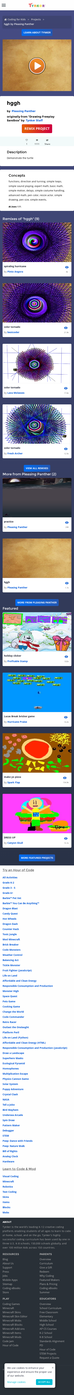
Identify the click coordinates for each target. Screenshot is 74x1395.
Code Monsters (11, 949)
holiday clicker (12, 655)
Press (6, 1271)
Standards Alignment (52, 1341)
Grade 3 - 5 (9, 887)
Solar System (10, 1084)
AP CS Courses (48, 1328)
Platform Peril (11, 1032)
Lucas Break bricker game (19, 716)
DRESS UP (9, 837)
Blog (5, 1259)
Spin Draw (9, 1120)
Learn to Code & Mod (19, 1169)
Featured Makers (50, 1280)
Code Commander (13, 1016)
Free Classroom (49, 1312)
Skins (6, 1197)
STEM (6, 1135)
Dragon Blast (10, 908)
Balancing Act (11, 960)
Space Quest (10, 996)
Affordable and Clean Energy (19, 980)
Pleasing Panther (24, 111)
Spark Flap (13, 782)
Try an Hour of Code (18, 870)
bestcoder (13, 332)
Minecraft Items (12, 1333)
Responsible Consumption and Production (28, 986)
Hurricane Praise (17, 721)
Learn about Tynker (37, 32)
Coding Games (11, 1304)
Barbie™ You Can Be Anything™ (21, 903)
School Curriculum (50, 1308)
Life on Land (10, 975)
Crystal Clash (10, 1094)
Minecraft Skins (12, 1312)
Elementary (46, 1316)
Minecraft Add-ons (14, 1328)
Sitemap (7, 1284)
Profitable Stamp (17, 661)
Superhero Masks (13, 1058)
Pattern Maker (11, 1125)
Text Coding (10, 1191)
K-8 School (46, 1337)
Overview (45, 1259)
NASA (6, 1099)
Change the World (13, 1011)
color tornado (12, 326)
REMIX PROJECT (37, 128)
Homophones (11, 1068)
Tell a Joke (9, 1104)
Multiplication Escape (15, 1073)
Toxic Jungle (10, 934)
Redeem (44, 1271)
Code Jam (8, 1341)
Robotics (8, 1186)
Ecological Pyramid (14, 1063)
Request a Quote (49, 1357)
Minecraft (8, 1181)
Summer (45, 1292)
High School (47, 1324)
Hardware (8, 1161)
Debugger (8, 1130)
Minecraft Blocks (12, 1324)
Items (6, 1202)
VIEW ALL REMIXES (37, 468)
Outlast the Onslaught (16, 1027)
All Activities (10, 877)
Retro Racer (9, 1022)
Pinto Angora (15, 271)
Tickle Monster (11, 965)
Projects (36, 19)
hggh (7, 582)
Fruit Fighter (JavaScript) (17, 970)
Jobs (5, 1275)
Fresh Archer (15, 453)
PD (41, 1345)
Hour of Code (10, 1345)
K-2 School (46, 1333)
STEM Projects (48, 1353)
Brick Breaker (11, 944)
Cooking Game (11, 1006)
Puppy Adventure (13, 1089)
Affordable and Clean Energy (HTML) (24, 1042)
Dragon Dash (10, 924)
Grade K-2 (8, 882)
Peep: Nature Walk (14, 1146)
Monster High (11, 991)
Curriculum (46, 1263)
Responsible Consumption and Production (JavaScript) (35, 1047)
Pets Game (9, 1001)
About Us (8, 1263)
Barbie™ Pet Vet (12, 898)
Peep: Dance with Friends (18, 1140)
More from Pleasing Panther (37, 602)
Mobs (6, 1212)
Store (6, 1292)
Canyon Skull (15, 842)
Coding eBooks (11, 1288)
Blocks (6, 1207)
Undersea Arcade (13, 1115)
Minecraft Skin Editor (15, 1316)
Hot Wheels (9, 918)
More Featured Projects (37, 857)
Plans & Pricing (48, 1284)
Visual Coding (11, 1176)
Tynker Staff (34, 120)
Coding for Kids (17, 19)
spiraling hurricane (15, 266)
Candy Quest (10, 913)
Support (7, 1267)
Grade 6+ (8, 893)
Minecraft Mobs (12, 1320)
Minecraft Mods (12, 1337)
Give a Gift (46, 1267)
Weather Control (12, 955)
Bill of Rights (10, 1151)
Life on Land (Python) (15, 1037)
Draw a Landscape (13, 1053)
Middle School (48, 1320)
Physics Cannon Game (16, 1078)
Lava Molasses (15, 392)
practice (8, 521)
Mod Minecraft (11, 939)
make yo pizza (12, 777)
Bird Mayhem (10, 1109)
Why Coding (47, 1275)
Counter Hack (11, 929)
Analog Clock (10, 1156)
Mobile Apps (10, 1280)
